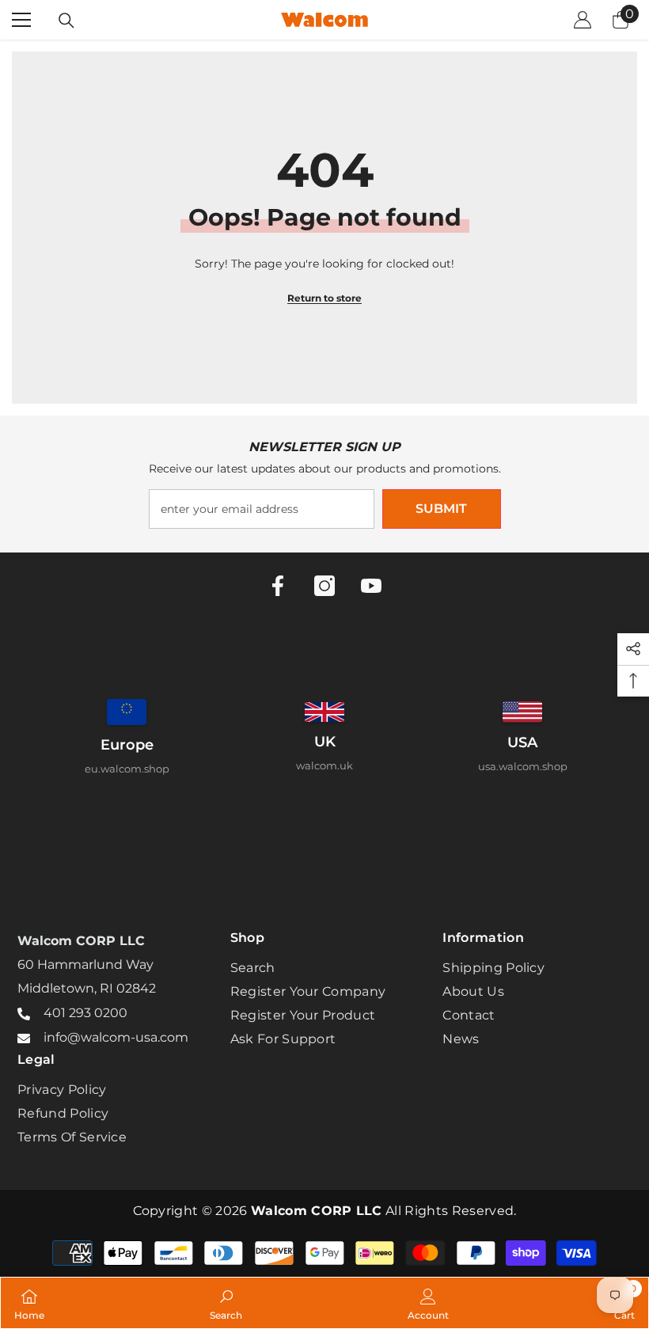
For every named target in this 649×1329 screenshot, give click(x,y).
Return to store (324, 298)
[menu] (21, 19)
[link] (226, 1303)
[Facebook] (277, 585)
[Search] (66, 20)
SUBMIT (441, 508)
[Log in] (582, 19)
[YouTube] (371, 585)
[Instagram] (324, 585)
